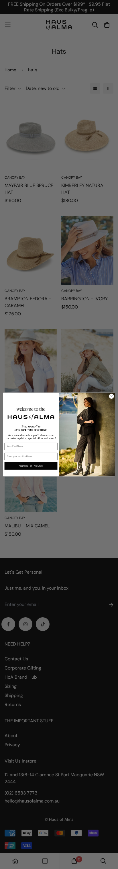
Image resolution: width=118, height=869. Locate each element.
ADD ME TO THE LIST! (31, 466)
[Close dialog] (111, 396)
